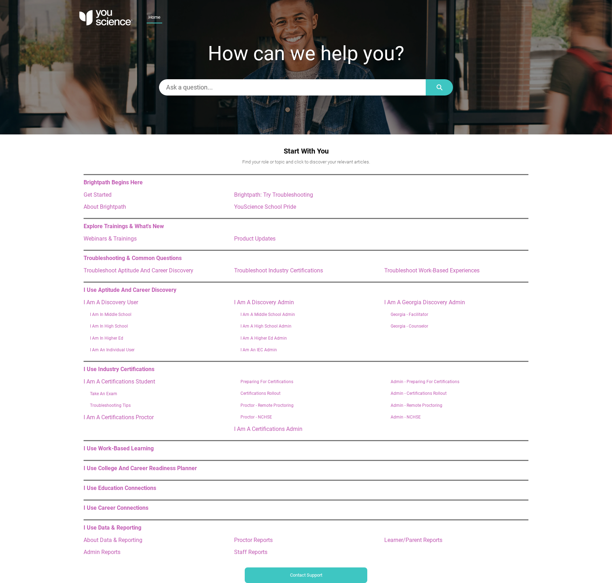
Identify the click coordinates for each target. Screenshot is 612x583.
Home (154, 17)
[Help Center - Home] (105, 17)
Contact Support (306, 575)
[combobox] (292, 87)
